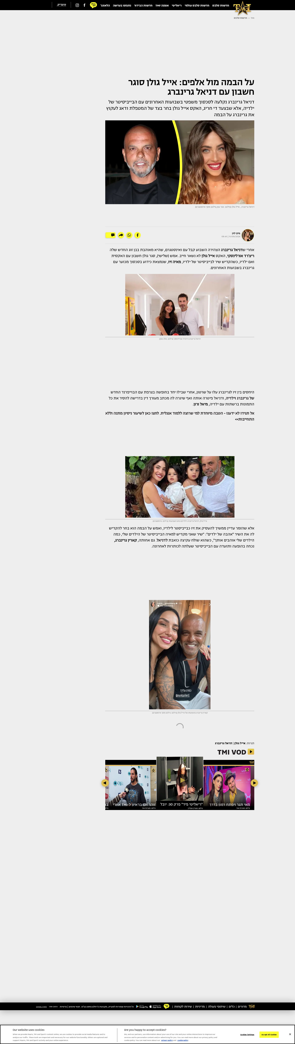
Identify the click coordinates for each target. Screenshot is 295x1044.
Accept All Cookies (269, 1035)
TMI (252, 18)
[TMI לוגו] (240, 5)
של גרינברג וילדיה (240, 398)
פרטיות (63, 1007)
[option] (179, 780)
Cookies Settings (247, 1035)
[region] (147, 1034)
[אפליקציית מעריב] (155, 1006)
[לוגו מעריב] (61, 5)
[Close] (290, 1034)
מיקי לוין (236, 233)
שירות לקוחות (183, 1006)
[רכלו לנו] (93, 5)
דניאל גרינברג (223, 743)
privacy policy (167, 1040)
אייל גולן (239, 743)
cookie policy (182, 1040)
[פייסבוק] (84, 5)
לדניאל (162, 540)
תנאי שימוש (74, 1007)
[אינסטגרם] (77, 5)
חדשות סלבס (240, 18)
